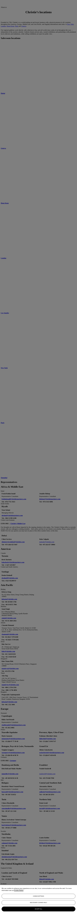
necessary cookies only (38, 902)
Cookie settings (38, 896)
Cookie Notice (18, 890)
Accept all (38, 909)
